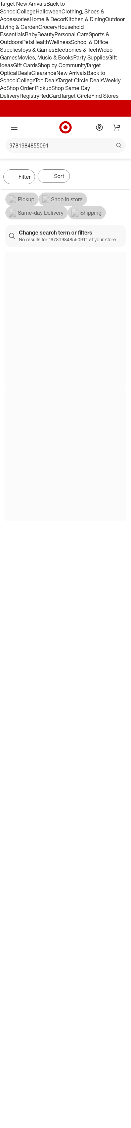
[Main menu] (14, 127)
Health (41, 42)
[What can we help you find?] (65, 145)
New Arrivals (71, 73)
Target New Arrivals (23, 3)
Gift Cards (25, 65)
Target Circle (76, 95)
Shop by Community (62, 65)
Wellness (60, 42)
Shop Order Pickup (28, 88)
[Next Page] (123, 177)
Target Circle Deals (80, 80)
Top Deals (46, 80)
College (26, 11)
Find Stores (105, 95)
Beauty (45, 34)
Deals (24, 73)
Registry (29, 95)
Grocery (47, 27)
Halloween (48, 11)
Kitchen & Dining (85, 19)
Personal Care (71, 34)
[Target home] (65, 127)
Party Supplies (90, 57)
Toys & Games (37, 49)
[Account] (99, 127)
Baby (31, 34)
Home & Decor (47, 19)
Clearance (43, 73)
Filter (24, 176)
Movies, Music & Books (45, 57)
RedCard (50, 95)
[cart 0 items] (117, 127)
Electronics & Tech (76, 49)
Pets (27, 42)
